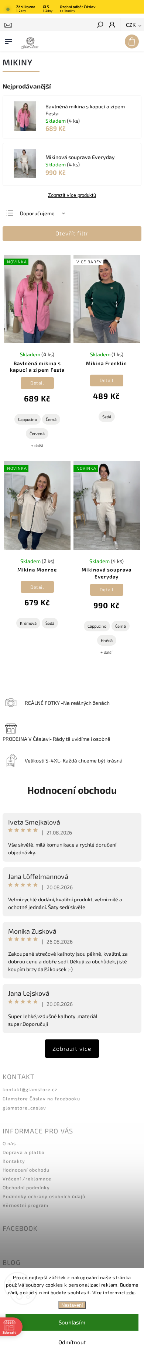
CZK (131, 25)
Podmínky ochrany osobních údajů (44, 1196)
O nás (9, 1143)
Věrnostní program (25, 1205)
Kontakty (14, 1161)
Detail (37, 383)
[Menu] (8, 40)
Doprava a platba (24, 1152)
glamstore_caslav (24, 1108)
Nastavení (72, 1305)
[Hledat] (99, 25)
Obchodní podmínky (26, 1187)
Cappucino (27, 419)
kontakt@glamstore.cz (30, 1089)
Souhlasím (72, 1322)
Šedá (106, 416)
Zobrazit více (72, 1048)
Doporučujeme (37, 213)
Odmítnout (72, 1342)
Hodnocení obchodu (72, 790)
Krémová (28, 623)
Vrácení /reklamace (27, 1179)
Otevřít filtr (72, 233)
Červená (37, 433)
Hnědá (107, 640)
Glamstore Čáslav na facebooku (41, 1098)
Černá (51, 419)
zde (130, 1292)
